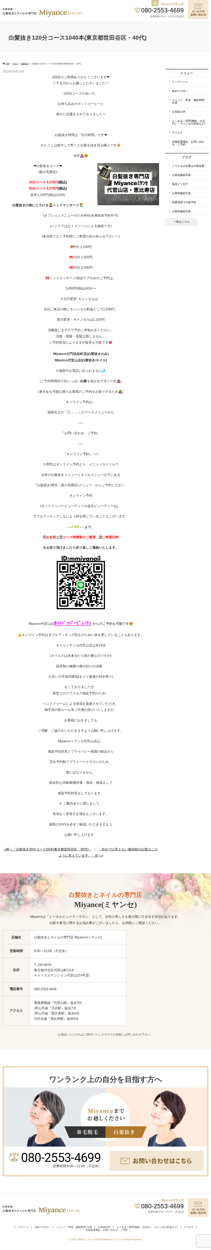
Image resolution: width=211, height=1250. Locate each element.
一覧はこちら (181, 221)
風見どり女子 (180, 184)
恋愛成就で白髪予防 (184, 202)
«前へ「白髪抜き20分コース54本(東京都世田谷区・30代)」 (48, 849)
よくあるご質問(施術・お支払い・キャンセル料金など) (188, 122)
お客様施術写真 (181, 175)
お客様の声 (178, 111)
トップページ (180, 81)
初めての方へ (180, 91)
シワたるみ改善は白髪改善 (188, 165)
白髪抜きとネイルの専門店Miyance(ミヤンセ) (99, 1239)
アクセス (177, 132)
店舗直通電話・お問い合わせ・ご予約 (188, 143)
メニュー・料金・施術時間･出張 (189, 101)
